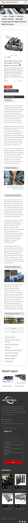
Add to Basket (12, 91)
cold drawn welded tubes (11, 355)
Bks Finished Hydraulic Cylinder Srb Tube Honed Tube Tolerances (7, 490)
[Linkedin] (22, 522)
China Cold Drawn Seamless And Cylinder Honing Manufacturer (9, 386)
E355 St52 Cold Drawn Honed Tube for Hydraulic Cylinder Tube (7, 509)
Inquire (8, 87)
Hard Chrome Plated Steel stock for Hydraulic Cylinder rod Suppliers (20, 509)
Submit (13, 462)
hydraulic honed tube (10, 337)
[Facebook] (20, 522)
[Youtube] (25, 522)
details (7, 486)
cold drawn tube (9, 361)
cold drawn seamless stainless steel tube (12, 340)
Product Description (10, 97)
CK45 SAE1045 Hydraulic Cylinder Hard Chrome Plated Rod (21, 386)
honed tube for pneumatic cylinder (13, 350)
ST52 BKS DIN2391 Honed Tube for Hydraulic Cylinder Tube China (20, 490)
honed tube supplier (10, 358)
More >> (24, 470)
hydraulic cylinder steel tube (12, 344)
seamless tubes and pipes (11, 353)
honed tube (7, 347)
